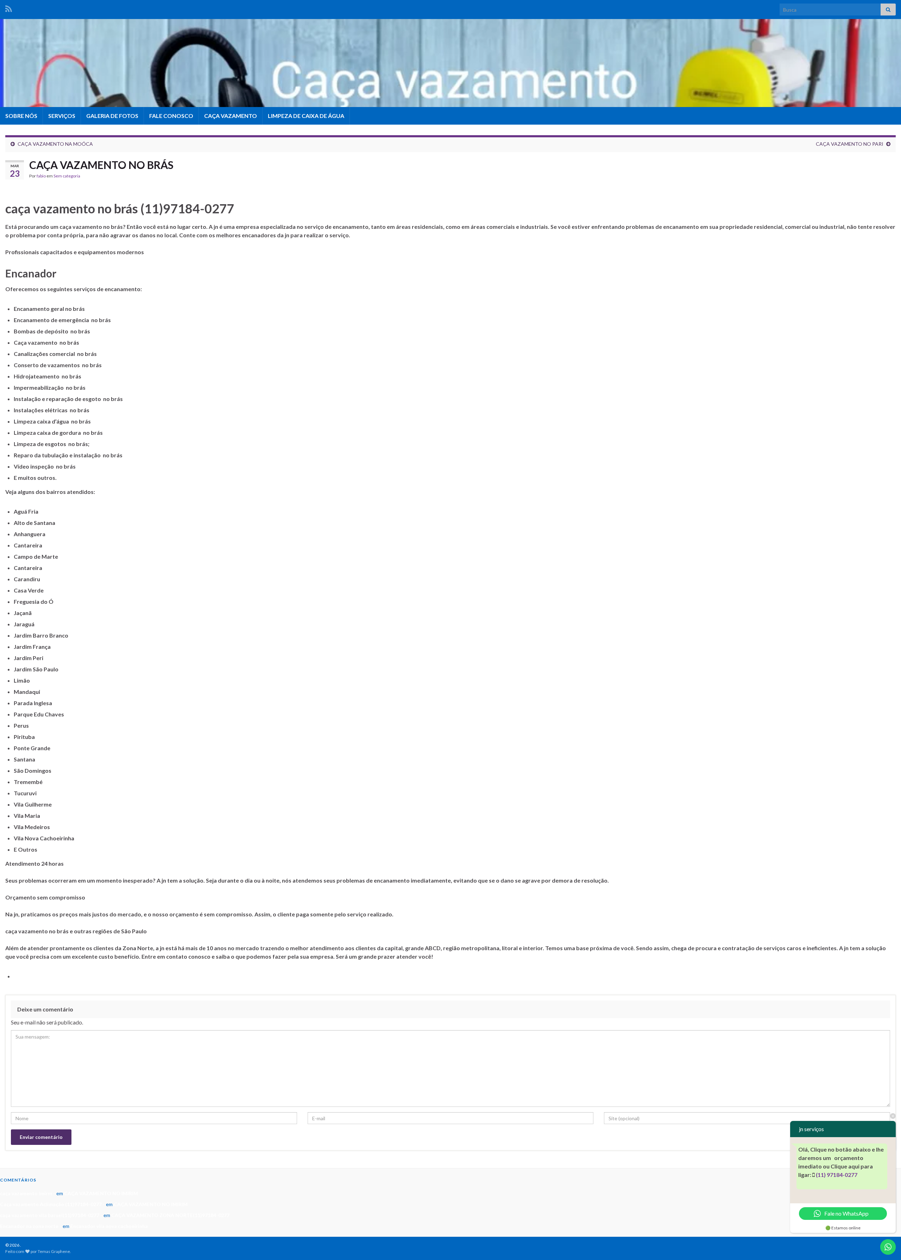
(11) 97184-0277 (836, 1174)
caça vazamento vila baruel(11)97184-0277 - (51, 1215)
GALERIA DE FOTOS (112, 115)
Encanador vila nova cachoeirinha (109, 1226)
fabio (41, 175)
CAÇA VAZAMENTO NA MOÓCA (55, 144)
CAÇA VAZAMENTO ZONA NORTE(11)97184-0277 (170, 1215)
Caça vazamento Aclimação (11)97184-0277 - (52, 1204)
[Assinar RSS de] (8, 7)
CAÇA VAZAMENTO (230, 115)
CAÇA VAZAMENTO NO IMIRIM (101, 1193)
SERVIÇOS (61, 115)
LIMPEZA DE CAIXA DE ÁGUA (306, 115)
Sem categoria (66, 175)
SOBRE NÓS (21, 115)
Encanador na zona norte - (31, 1226)
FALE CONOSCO (171, 115)
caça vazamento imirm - (27, 1193)
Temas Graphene (54, 1251)
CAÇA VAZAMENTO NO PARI (849, 144)
